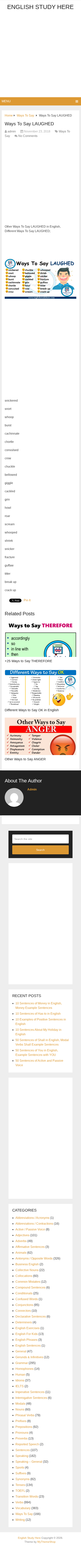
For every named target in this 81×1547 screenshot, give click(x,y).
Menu (6, 101)
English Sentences (28, 1345)
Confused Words (26, 1299)
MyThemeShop (46, 1541)
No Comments (27, 135)
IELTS (19, 1386)
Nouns (19, 1409)
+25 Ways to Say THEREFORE (28, 661)
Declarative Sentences (30, 1316)
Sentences (22, 1450)
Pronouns (21, 1432)
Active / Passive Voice (30, 1229)
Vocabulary (23, 1508)
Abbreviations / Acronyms (32, 1217)
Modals (20, 1403)
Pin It (27, 600)
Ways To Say (24, 1514)
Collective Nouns (26, 1270)
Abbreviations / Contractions (34, 1223)
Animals (20, 1252)
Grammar (21, 1363)
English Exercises (27, 1328)
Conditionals (23, 1293)
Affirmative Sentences (30, 1246)
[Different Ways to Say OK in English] (40, 687)
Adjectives (22, 1235)
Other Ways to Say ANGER (25, 759)
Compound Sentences (30, 1287)
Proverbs (21, 1438)
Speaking (21, 1455)
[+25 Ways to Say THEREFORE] (40, 638)
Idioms (19, 1380)
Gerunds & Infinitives (29, 1357)
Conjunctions (24, 1304)
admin (12, 131)
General (20, 1351)
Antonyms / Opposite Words (34, 1258)
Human (20, 1374)
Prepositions (23, 1426)
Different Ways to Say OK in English (32, 710)
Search (40, 849)
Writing (20, 1519)
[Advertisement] (40, 55)
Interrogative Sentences (31, 1397)
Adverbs (21, 1241)
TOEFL (20, 1490)
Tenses (20, 1484)
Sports (19, 1467)
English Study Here (40, 7)
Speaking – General (28, 1461)
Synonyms (22, 1479)
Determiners (23, 1322)
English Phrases (26, 1339)
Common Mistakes (27, 1281)
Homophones (24, 1368)
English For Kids (26, 1334)
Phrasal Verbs (24, 1415)
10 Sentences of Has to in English (38, 1013)
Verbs (19, 1502)
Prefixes (20, 1421)
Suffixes (20, 1473)
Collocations (23, 1275)
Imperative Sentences (29, 1392)
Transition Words (26, 1496)
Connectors (23, 1310)
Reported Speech (27, 1444)
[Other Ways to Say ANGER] (40, 736)
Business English (27, 1264)
